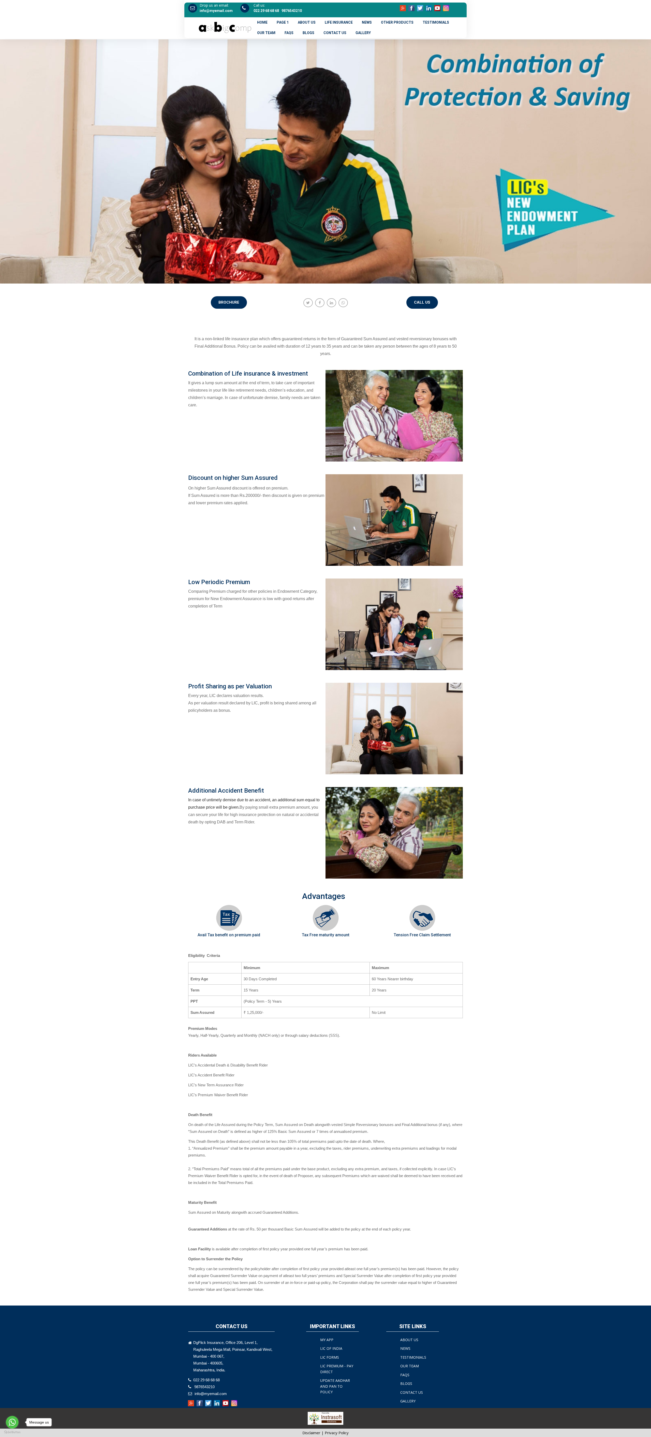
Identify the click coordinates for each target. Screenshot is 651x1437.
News (367, 22)
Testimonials (436, 22)
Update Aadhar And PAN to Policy (335, 1386)
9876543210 (292, 11)
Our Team (266, 33)
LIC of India (331, 1348)
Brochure (228, 302)
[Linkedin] (429, 7)
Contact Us (334, 33)
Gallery (363, 33)
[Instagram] (446, 7)
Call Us (422, 302)
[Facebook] (412, 7)
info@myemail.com (216, 11)
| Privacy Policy (335, 1432)
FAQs (289, 33)
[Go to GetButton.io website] (12, 1431)
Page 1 (283, 22)
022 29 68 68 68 (266, 11)
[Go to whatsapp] (12, 1422)
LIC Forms (329, 1357)
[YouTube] (437, 7)
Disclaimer (311, 1432)
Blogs (308, 33)
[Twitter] (420, 7)
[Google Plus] (403, 7)
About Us (307, 22)
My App (326, 1339)
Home (262, 22)
